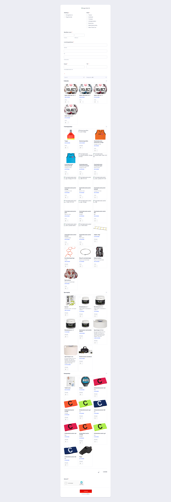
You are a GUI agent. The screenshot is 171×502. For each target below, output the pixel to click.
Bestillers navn (68, 32)
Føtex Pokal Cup (92, 27)
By (64, 53)
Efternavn (76, 37)
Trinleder (90, 19)
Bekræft (66, 479)
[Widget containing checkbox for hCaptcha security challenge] (74, 483)
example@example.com (68, 69)
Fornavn (65, 37)
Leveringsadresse (69, 42)
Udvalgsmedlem (92, 21)
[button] (96, 77)
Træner (90, 15)
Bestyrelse (91, 23)
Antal (66, 99)
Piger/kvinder (69, 17)
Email (66, 64)
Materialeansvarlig (92, 25)
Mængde (81, 145)
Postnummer (66, 59)
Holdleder (90, 17)
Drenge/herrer (69, 15)
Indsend (86, 491)
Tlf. (88, 64)
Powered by (85, 493)
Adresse (65, 47)
